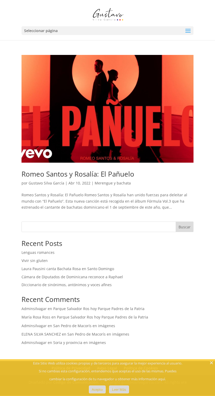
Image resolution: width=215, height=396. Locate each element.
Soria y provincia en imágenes (79, 342)
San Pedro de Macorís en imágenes (84, 325)
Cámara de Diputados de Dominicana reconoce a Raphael (72, 276)
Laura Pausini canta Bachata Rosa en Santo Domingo (68, 268)
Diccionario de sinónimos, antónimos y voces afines (67, 284)
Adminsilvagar (34, 308)
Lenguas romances (38, 252)
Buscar (185, 226)
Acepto (97, 389)
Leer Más (119, 389)
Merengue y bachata (113, 183)
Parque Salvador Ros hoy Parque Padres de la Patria (98, 308)
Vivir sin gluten (35, 260)
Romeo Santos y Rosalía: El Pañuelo (78, 174)
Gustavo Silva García (46, 183)
